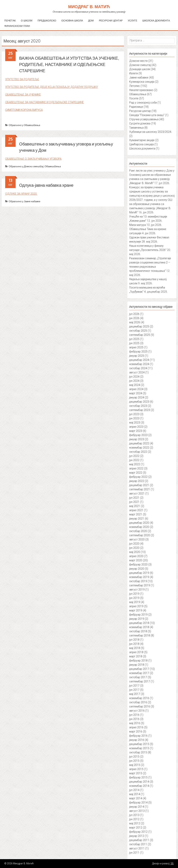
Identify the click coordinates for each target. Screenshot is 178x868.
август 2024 (137, 372)
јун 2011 (134, 852)
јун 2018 (134, 643)
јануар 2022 (136, 481)
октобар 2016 (138, 702)
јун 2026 (134, 318)
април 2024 (136, 389)
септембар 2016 (139, 706)
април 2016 (136, 727)
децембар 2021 (139, 485)
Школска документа (156, 20)
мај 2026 (134, 322)
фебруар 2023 (138, 435)
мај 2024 (134, 385)
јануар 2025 (136, 355)
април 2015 (136, 769)
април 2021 (136, 510)
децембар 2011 (139, 840)
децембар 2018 (139, 623)
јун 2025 (134, 343)
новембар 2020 (139, 527)
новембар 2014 (139, 785)
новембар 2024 (139, 364)
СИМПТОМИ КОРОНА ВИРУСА (24, 110)
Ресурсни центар (111, 20)
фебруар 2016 (138, 735)
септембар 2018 (139, 635)
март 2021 (135, 514)
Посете (133, 98)
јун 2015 (134, 760)
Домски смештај (33, 166)
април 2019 (136, 606)
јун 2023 (134, 418)
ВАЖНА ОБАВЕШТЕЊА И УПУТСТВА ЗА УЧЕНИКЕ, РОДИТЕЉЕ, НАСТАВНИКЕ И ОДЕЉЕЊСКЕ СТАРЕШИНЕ (69, 64)
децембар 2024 (139, 360)
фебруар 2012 (138, 831)
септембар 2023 (139, 410)
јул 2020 (134, 543)
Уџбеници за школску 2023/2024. (150, 131)
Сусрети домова (139, 123)
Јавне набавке (32, 201)
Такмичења (136, 127)
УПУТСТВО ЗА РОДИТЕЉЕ (22, 79)
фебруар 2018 (138, 660)
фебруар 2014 (138, 802)
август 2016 (137, 710)
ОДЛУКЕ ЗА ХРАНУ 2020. (21, 193)
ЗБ (172, 863)
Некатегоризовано (141, 90)
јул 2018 (134, 639)
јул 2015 (134, 756)
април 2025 (136, 347)
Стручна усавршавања (144, 119)
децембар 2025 (139, 326)
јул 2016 (134, 714)
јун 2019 (134, 598)
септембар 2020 (139, 535)
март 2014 (135, 798)
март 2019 (135, 610)
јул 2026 (134, 314)
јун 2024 (134, 380)
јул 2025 (134, 339)
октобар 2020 (138, 531)
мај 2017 (134, 694)
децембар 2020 (139, 522)
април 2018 (136, 652)
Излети (133, 73)
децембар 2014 (139, 781)
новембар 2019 (139, 577)
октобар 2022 (138, 451)
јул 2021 (134, 497)
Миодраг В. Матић (89, 6)
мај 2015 (134, 765)
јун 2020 (134, 547)
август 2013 (137, 810)
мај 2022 (134, 464)
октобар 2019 (138, 581)
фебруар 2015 (138, 777)
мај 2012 (134, 823)
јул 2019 (134, 593)
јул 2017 (134, 685)
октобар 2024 (138, 368)
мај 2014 (134, 794)
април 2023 (136, 426)
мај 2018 (134, 648)
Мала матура (137, 225)
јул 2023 (134, 414)
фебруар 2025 (138, 351)
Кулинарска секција (141, 81)
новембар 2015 (139, 748)
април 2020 (136, 556)
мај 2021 (134, 506)
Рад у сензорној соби (143, 102)
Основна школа (72, 20)
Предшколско (47, 20)
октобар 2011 (138, 844)
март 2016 (135, 731)
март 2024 (135, 393)
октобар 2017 (138, 677)
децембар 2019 (139, 572)
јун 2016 (134, 719)
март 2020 (135, 560)
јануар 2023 (136, 439)
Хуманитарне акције (142, 140)
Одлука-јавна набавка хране (46, 185)
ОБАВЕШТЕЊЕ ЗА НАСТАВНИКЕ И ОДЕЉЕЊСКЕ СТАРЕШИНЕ (44, 102)
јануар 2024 (136, 397)
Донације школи (139, 69)
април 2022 (136, 468)
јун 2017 (134, 689)
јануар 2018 (136, 664)
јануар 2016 (136, 740)
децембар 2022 (139, 443)
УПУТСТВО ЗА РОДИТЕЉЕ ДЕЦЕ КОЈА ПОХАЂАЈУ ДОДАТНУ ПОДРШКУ (51, 87)
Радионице (136, 106)
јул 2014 (134, 790)
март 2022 (135, 472)
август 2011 (137, 848)
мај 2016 (134, 723)
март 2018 (135, 656)
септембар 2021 (139, 489)
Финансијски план (17, 25)
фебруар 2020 (138, 564)
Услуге (132, 20)
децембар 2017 (139, 669)
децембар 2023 (139, 401)
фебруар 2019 (138, 614)
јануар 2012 (136, 836)
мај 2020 (134, 552)
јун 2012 (134, 819)
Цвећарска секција (141, 144)
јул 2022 (134, 456)
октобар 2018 (138, 631)
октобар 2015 (138, 752)
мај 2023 (134, 422)
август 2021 (137, 493)
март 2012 (135, 827)
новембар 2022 (139, 447)
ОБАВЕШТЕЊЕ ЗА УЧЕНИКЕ (23, 94)
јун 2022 (134, 460)
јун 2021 (134, 502)
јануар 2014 (136, 806)
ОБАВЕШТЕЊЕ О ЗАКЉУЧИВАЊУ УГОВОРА (33, 158)
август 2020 (137, 539)
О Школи (26, 20)
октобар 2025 (138, 330)
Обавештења (32, 125)
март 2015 (135, 773)
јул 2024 (134, 376)
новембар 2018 (139, 627)
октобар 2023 (138, 405)
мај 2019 (134, 602)
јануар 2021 (136, 518)
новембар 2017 (139, 673)
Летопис (134, 86)
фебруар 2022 (138, 476)
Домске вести (138, 60)
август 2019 (137, 589)
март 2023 (135, 431)
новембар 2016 (139, 698)
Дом (91, 20)
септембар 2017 (139, 681)
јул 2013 (134, 815)
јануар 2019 (136, 618)
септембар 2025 (139, 334)
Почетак (10, 20)
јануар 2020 (136, 568)
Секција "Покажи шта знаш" (146, 115)
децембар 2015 (139, 744)
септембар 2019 (139, 585)
